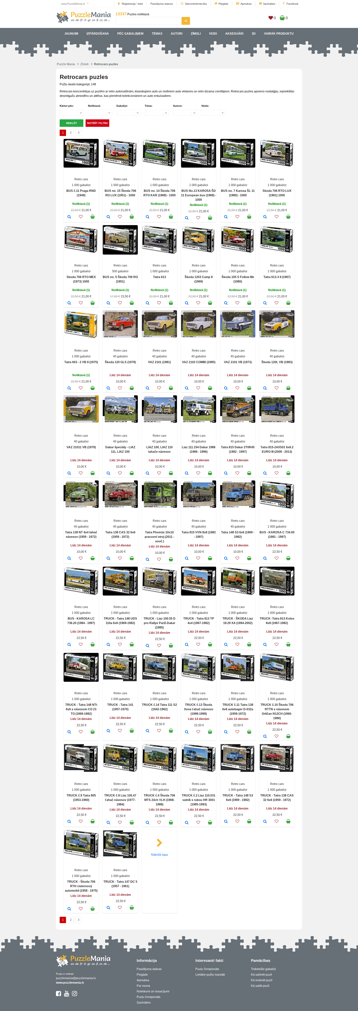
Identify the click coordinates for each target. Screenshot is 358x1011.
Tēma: (149, 105)
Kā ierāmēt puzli (261, 980)
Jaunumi (71, 33)
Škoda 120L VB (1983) (277, 362)
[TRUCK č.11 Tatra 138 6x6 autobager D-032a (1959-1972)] (226, 732)
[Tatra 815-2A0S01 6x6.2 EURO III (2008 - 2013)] (265, 473)
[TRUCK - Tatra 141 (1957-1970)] (108, 731)
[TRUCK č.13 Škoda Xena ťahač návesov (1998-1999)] (187, 732)
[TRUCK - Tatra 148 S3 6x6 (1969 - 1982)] (226, 821)
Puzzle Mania (66, 64)
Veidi (213, 33)
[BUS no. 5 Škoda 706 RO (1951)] (108, 303)
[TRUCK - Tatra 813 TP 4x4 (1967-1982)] (187, 644)
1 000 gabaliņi (81, 185)
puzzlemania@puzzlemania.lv (76, 978)
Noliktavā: (94, 105)
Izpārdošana (98, 33)
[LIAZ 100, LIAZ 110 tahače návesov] (147, 473)
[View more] (81, 166)
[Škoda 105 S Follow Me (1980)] (226, 303)
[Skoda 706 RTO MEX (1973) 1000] (69, 303)
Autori (176, 33)
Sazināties (269, 3)
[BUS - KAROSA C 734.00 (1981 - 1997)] (265, 558)
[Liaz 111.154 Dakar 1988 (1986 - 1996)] (187, 473)
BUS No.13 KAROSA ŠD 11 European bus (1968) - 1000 (198, 195)
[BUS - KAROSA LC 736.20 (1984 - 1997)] (69, 644)
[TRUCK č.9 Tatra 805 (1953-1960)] (69, 821)
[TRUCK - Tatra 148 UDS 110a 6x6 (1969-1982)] (108, 644)
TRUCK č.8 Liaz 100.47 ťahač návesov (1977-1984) (120, 800)
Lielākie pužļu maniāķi (210, 974)
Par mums (143, 985)
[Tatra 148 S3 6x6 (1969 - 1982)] (226, 558)
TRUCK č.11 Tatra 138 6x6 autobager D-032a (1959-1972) (237, 709)
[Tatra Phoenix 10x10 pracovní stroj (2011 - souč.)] (147, 559)
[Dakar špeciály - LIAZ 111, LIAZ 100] (108, 473)
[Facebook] (58, 995)
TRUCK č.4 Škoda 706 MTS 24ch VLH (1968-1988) (159, 800)
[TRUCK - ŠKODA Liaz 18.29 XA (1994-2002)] (226, 644)
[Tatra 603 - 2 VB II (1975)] (69, 388)
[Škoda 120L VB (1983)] (265, 388)
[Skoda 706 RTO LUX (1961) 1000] (265, 217)
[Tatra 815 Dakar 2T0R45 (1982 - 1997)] (226, 473)
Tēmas (157, 33)
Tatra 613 (159, 277)
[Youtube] (66, 995)
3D (254, 33)
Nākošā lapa (159, 854)
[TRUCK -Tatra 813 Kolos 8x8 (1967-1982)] (265, 644)
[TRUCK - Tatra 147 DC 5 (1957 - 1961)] (108, 908)
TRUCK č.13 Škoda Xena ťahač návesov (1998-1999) (198, 709)
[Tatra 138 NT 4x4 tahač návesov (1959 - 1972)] (69, 558)
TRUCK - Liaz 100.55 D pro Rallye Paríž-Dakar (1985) (159, 623)
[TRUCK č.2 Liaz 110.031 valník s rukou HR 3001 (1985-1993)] (187, 822)
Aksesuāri (234, 33)
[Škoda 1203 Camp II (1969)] (187, 303)
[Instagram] (74, 995)
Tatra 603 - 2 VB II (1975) (81, 362)
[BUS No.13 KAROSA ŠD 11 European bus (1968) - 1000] (187, 218)
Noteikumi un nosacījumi (153, 991)
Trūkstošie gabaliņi (263, 969)
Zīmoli (196, 33)
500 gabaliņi (120, 271)
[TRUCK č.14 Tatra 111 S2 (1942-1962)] (147, 731)
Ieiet (140, 3)
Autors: (178, 105)
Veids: (205, 105)
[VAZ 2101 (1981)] (147, 388)
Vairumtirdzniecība (196, 3)
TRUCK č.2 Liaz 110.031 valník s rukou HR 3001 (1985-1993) (198, 800)
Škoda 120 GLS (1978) (120, 362)
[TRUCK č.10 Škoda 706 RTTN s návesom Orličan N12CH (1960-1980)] (265, 736)
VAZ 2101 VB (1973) (238, 362)
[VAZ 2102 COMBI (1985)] (187, 388)
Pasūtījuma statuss (161, 3)
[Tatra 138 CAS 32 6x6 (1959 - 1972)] (108, 558)
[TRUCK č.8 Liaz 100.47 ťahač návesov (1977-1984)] (108, 822)
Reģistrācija (129, 3)
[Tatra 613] (147, 303)
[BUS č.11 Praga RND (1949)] (69, 217)
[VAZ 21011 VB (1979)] (69, 473)
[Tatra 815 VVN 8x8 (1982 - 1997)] (187, 558)
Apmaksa (246, 3)
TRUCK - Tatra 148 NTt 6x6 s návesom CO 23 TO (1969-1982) (81, 709)
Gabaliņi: (122, 105)
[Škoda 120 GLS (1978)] (108, 388)
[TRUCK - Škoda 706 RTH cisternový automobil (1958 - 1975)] (69, 909)
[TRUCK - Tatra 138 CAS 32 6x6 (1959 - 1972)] (265, 821)
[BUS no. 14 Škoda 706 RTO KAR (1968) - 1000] (147, 217)
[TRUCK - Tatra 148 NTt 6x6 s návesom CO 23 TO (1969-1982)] (69, 732)
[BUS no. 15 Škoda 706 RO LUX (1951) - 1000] (108, 217)
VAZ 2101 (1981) (159, 362)
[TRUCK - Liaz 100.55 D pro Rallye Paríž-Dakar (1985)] (147, 646)
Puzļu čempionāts (148, 997)
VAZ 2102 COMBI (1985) (198, 362)
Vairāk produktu (279, 33)
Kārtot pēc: (67, 105)
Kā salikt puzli (260, 985)
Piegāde (223, 3)
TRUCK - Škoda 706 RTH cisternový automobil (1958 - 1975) (81, 886)
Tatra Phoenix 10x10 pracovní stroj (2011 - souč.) (159, 537)
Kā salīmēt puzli (261, 974)
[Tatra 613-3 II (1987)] (265, 303)
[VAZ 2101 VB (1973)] (226, 388)
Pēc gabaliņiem (130, 33)
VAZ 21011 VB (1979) (81, 447)
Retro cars (81, 179)
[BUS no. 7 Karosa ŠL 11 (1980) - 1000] (226, 217)
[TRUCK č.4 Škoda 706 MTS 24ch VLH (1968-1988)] (147, 822)
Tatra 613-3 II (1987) (277, 277)
